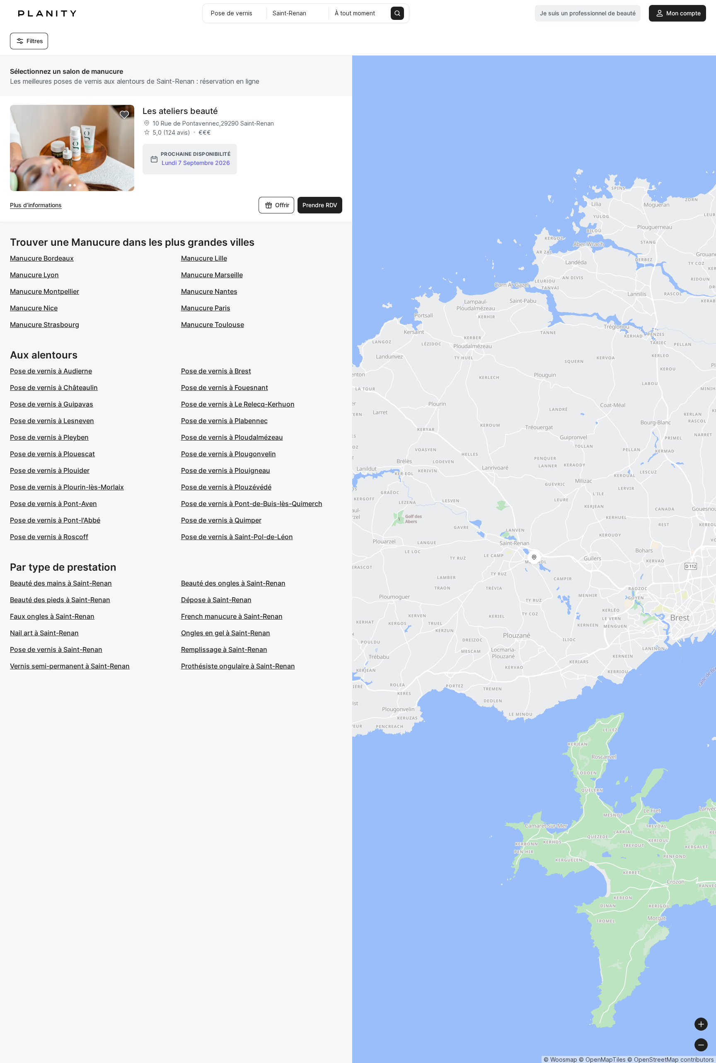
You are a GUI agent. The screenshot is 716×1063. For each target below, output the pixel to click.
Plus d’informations (36, 204)
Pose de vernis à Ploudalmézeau (232, 437)
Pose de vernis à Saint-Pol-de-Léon (237, 537)
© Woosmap (560, 1059)
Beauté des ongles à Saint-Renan (233, 583)
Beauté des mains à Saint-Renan (61, 583)
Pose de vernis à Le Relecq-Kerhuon (238, 404)
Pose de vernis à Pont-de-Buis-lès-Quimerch (251, 503)
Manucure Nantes (209, 291)
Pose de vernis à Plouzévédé (226, 487)
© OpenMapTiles (602, 1059)
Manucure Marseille (212, 275)
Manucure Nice (34, 308)
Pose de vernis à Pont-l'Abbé (55, 520)
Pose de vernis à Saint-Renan (56, 649)
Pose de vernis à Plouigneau (225, 470)
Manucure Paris (205, 308)
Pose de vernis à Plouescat (52, 454)
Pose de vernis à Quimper (221, 520)
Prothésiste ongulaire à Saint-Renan (238, 666)
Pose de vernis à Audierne (51, 371)
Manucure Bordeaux (42, 258)
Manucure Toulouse (212, 324)
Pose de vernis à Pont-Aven (53, 503)
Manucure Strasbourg (44, 324)
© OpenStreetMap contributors (670, 1059)
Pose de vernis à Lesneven (52, 420)
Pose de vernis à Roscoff (49, 537)
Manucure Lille (204, 258)
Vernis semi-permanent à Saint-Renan (70, 666)
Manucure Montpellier (44, 291)
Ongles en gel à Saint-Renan (225, 633)
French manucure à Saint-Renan (232, 616)
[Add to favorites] (124, 115)
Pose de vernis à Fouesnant (224, 387)
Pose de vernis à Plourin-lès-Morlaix (67, 487)
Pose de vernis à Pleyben (49, 437)
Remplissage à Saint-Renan (224, 649)
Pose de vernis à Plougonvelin (228, 454)
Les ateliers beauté (180, 111)
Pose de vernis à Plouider (50, 470)
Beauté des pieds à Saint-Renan (60, 600)
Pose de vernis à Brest (216, 371)
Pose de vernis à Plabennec (224, 420)
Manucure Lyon (34, 275)
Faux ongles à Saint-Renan (52, 616)
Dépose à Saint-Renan (216, 600)
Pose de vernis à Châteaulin (54, 387)
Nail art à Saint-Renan (44, 633)
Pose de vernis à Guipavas (51, 404)
